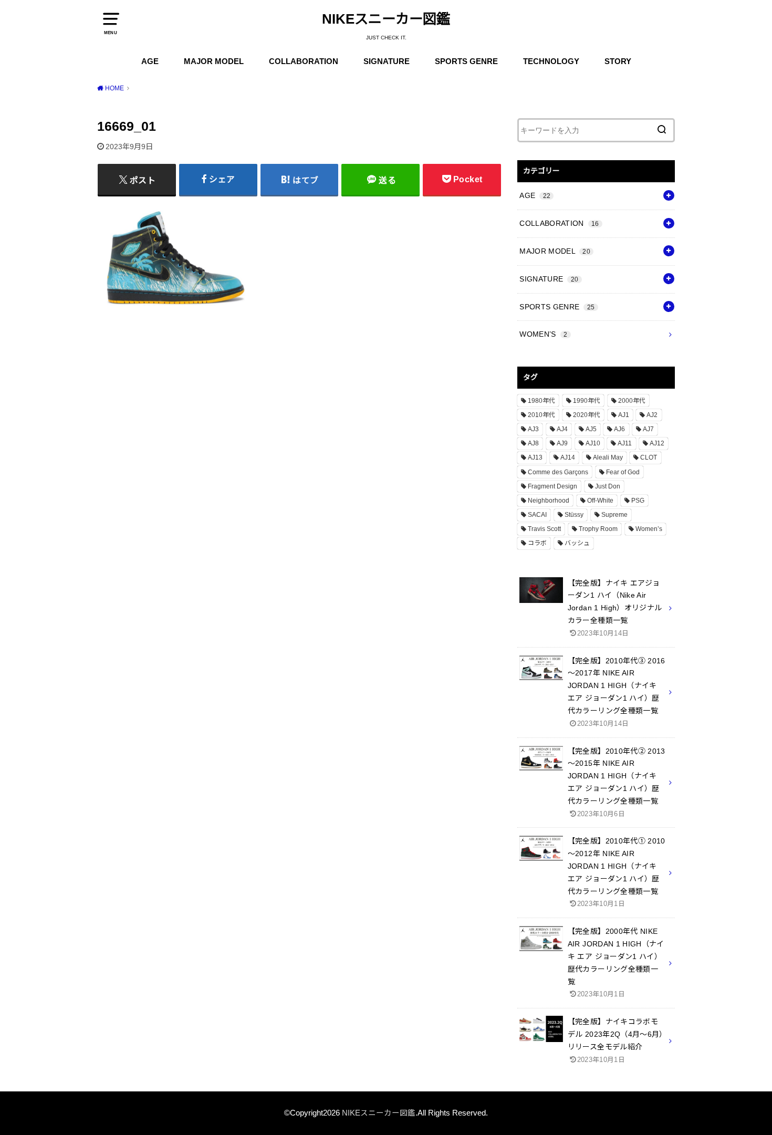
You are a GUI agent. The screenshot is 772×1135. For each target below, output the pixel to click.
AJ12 (657, 443)
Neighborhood (548, 500)
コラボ (537, 543)
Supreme (614, 514)
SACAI (537, 514)
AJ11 (625, 443)
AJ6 (619, 429)
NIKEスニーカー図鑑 (386, 19)
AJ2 (652, 415)
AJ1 (623, 415)
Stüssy (574, 514)
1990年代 (586, 400)
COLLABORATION (303, 61)
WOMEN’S (543, 334)
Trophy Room (598, 529)
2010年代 (541, 415)
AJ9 (562, 443)
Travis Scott (544, 529)
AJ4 (562, 429)
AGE (150, 61)
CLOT (648, 457)
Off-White (600, 500)
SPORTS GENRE (466, 61)
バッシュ (577, 543)
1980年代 (541, 400)
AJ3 (533, 429)
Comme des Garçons (558, 472)
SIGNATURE (386, 61)
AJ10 (593, 443)
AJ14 (567, 457)
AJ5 (591, 429)
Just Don (607, 486)
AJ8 (533, 443)
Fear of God (623, 472)
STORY (617, 61)
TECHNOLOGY (551, 61)
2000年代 (631, 400)
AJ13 (535, 457)
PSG (637, 500)
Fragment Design (552, 486)
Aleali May (608, 457)
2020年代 (586, 415)
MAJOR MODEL (214, 61)
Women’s (648, 529)
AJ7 (648, 429)
